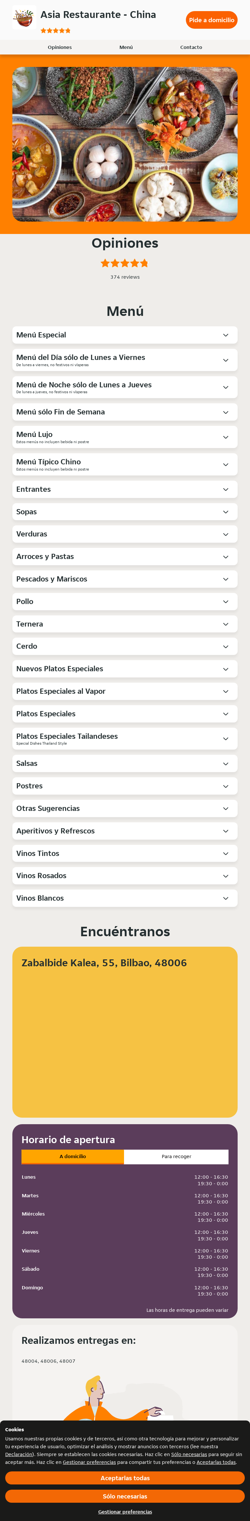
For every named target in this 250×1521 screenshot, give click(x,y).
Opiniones (60, 47)
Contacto (191, 47)
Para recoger (176, 1156)
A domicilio (73, 1156)
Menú (126, 47)
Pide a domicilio (211, 20)
